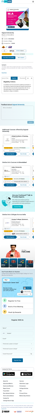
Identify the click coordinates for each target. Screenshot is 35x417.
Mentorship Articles (24, 395)
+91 (4, 333)
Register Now (17, 360)
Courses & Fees (5, 78)
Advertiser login (23, 383)
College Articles (23, 388)
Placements (22, 78)
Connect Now (17, 206)
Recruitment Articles (8, 393)
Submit (31, 122)
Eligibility (14, 78)
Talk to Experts (10, 154)
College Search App (8, 400)
